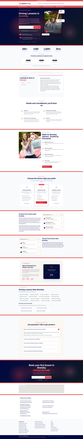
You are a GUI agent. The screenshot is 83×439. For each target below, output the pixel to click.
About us (52, 424)
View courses (41, 202)
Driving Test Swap (43, 0)
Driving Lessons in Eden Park (33, 296)
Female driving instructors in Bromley (26, 402)
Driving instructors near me (39, 423)
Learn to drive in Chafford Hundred (47, 405)
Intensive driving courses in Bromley (48, 402)
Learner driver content (54, 430)
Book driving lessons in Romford (25, 407)
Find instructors (26, 203)
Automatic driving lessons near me (40, 427)
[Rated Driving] (25, 3)
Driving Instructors (53, 3)
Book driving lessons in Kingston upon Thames (49, 413)
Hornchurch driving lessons (24, 408)
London (26, 8)
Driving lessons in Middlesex (23, 429)
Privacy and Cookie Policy (55, 429)
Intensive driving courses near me (40, 426)
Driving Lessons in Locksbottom (24, 298)
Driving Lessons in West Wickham (56, 300)
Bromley (29, 8)
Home (19, 8)
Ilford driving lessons (23, 413)
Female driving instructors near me (40, 424)
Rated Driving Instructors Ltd (52, 436)
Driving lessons (40, 3)
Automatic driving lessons (46, 3)
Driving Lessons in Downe (23, 296)
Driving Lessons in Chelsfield (34, 294)
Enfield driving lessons (46, 412)
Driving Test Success (25, 270)
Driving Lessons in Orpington (45, 298)
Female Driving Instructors (60, 3)
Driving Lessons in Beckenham (24, 294)
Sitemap (52, 423)
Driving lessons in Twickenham (25, 412)
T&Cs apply (48, 150)
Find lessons (37, 27)
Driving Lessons (23, 8)
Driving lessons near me (38, 421)
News (52, 421)
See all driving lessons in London (25, 415)
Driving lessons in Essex (22, 426)
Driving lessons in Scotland (23, 432)
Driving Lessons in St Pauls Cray (34, 300)
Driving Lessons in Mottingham (35, 298)
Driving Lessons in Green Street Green (44, 296)
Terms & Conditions (54, 427)
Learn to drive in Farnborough (47, 407)
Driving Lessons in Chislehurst (44, 294)
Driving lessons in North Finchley (25, 405)
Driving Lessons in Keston (55, 296)
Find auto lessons (56, 203)
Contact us (52, 426)
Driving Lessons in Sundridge (45, 300)
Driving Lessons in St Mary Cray (24, 300)
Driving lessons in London (23, 423)
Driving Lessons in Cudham (54, 294)
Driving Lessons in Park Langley (55, 298)
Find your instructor (47, 166)
